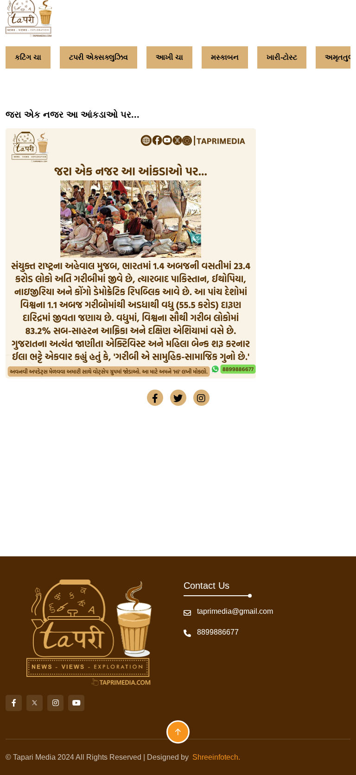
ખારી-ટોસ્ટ (276, 57)
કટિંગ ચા (22, 57)
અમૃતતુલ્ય (336, 57)
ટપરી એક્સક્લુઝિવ (93, 57)
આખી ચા (164, 57)
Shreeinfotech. (214, 757)
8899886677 (218, 632)
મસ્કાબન (219, 57)
